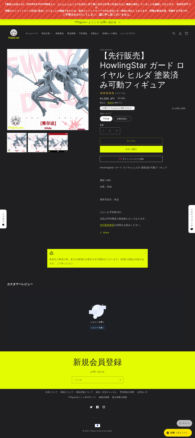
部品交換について (84, 392)
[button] (47, 33)
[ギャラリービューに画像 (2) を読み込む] (37, 142)
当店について (51, 392)
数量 (102, 125)
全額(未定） (122, 118)
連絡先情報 (104, 397)
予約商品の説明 (127, 392)
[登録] (120, 380)
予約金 (106, 118)
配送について (67, 392)
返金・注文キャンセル (106, 392)
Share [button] (106, 232)
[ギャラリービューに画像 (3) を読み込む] (58, 142)
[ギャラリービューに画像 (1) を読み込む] (16, 142)
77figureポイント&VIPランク (82, 397)
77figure (93, 431)
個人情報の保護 (119, 397)
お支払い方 (142, 392)
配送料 (110, 103)
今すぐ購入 (131, 149)
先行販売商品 (107, 225)
